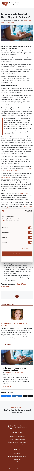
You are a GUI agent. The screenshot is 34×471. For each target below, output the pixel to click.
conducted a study (23, 193)
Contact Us (17, 459)
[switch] (30, 232)
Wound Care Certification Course (17, 456)
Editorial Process (17, 462)
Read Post (7, 386)
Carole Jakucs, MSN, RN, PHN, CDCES (14, 324)
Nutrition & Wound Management (17, 442)
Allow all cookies (17, 253)
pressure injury (6, 177)
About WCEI (17, 453)
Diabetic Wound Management (17, 439)
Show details (25, 248)
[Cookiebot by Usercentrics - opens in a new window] (25, 211)
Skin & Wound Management (17, 436)
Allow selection (17, 259)
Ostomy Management (17, 445)
